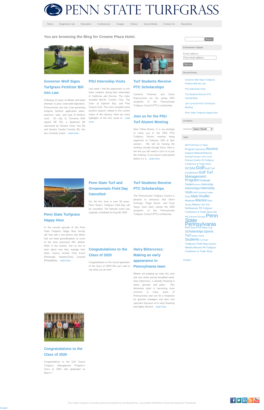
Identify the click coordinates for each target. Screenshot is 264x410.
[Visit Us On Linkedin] (245, 402)
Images (120, 24)
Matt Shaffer (200, 196)
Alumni (212, 149)
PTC (198, 227)
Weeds (189, 247)
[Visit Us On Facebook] (233, 402)
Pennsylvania (200, 224)
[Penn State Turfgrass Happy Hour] (66, 208)
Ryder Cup (207, 227)
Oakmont (193, 217)
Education (86, 24)
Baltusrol (207, 153)
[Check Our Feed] (251, 402)
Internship (207, 184)
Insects (197, 184)
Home (50, 24)
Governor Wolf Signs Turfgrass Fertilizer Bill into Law (64, 87)
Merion (201, 200)
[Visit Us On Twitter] (239, 402)
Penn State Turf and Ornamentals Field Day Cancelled (108, 188)
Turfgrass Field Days (197, 243)
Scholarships (194, 231)
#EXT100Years (192, 145)
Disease (189, 160)
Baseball (188, 157)
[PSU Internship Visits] (111, 75)
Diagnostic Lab (67, 24)
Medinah (190, 200)
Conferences (103, 24)
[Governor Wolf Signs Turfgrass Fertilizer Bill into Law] (66, 75)
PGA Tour (190, 227)
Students (192, 239)
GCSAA (190, 168)
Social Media (150, 24)
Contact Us (169, 24)
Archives (187, 129)
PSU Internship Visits (107, 81)
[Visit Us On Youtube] (257, 402)
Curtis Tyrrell (206, 157)
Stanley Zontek (197, 236)
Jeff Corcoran (199, 192)
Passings (201, 217)
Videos (134, 24)
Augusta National (194, 153)
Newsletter (186, 24)
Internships (192, 188)
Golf (200, 167)
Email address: (191, 53)
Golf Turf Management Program (199, 176)
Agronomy (200, 149)
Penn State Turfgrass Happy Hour (201, 112)
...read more (72, 133)
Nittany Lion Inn (201, 204)
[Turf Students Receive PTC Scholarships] (155, 75)
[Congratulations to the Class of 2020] (66, 343)
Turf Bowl (204, 240)
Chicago (196, 157)
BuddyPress (132, 403)
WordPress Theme (161, 403)
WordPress (116, 403)
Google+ (187, 260)
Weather (212, 244)
